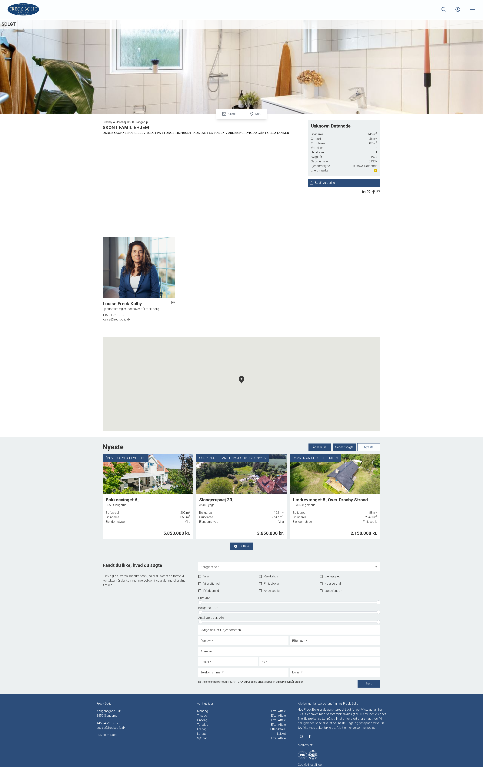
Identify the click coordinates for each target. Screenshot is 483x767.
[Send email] (378, 192)
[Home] (125, 9)
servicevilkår (286, 681)
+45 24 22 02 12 (113, 315)
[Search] (444, 9)
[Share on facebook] (373, 192)
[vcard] (173, 306)
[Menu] (471, 9)
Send (368, 684)
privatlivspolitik (266, 681)
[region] (241, 384)
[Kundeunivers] (457, 9)
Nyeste (369, 447)
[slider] (200, 602)
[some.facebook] (309, 736)
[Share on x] (369, 192)
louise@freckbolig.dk (116, 319)
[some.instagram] (301, 736)
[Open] (376, 566)
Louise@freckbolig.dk (111, 727)
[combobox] (286, 568)
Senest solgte (344, 447)
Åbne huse (320, 447)
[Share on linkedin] (364, 192)
